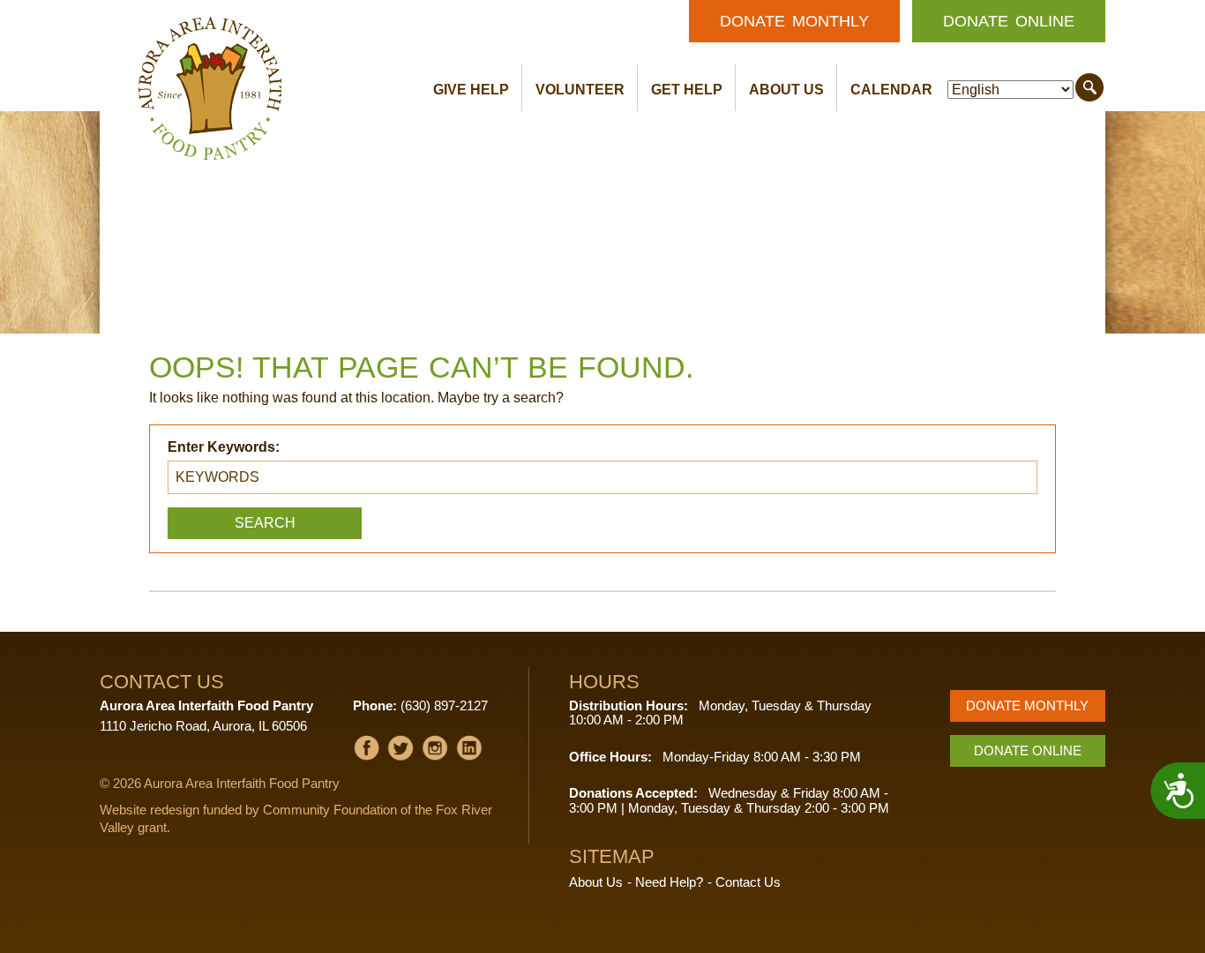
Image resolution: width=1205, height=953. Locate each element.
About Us (786, 89)
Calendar (891, 89)
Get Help (686, 89)
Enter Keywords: (224, 446)
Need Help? (669, 881)
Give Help (471, 89)
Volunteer (580, 89)
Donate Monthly (794, 21)
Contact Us (748, 881)
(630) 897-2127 (444, 705)
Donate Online (1008, 21)
